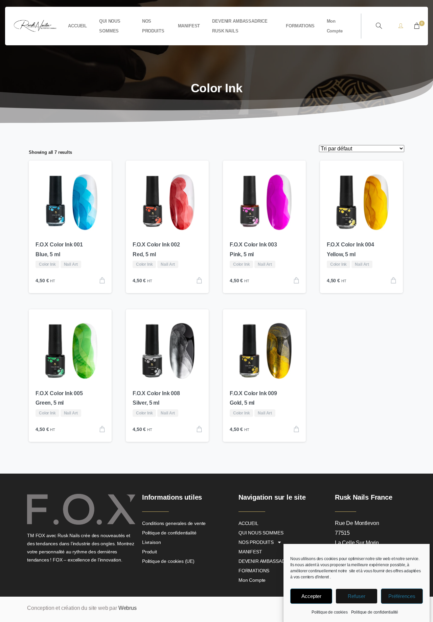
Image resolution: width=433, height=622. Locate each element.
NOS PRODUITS (256, 542)
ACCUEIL (248, 523)
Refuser (356, 596)
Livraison (151, 542)
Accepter (311, 596)
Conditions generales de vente (174, 523)
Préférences (401, 596)
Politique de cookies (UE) (168, 561)
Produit (149, 551)
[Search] (379, 26)
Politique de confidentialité (374, 612)
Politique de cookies (330, 612)
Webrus (127, 608)
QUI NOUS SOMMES (260, 532)
